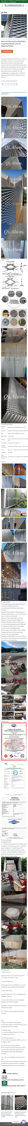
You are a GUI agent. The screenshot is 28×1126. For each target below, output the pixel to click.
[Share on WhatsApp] (2, 84)
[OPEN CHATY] (24, 1122)
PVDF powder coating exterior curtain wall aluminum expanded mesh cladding (7, 1114)
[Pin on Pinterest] (14, 84)
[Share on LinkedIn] (16, 84)
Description (4, 94)
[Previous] (1, 1108)
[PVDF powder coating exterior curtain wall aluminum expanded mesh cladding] (7, 1102)
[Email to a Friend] (11, 84)
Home (2, 39)
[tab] (14, 93)
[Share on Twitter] (8, 84)
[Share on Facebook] (5, 84)
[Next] (27, 1108)
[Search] (26, 5)
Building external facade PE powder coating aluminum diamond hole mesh (20, 1114)
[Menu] (2, 6)
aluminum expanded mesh (13, 39)
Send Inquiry (7, 51)
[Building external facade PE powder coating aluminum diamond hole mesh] (21, 1102)
